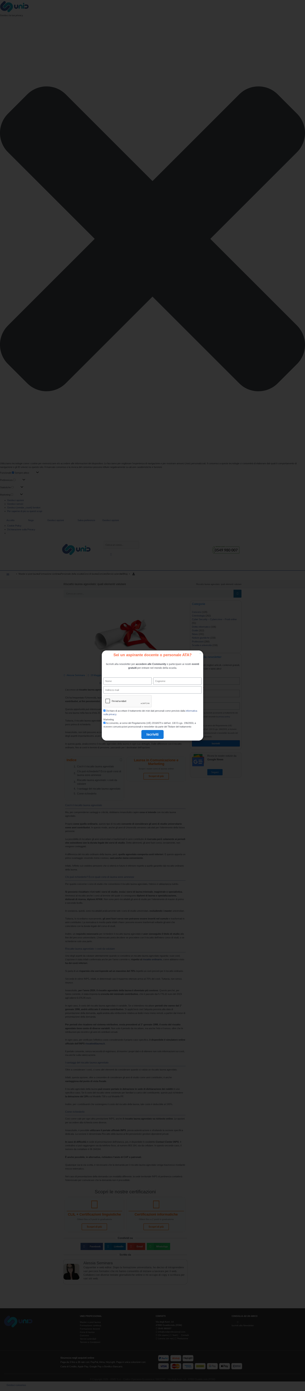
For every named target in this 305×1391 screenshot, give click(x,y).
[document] (152, 695)
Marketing (108, 719)
